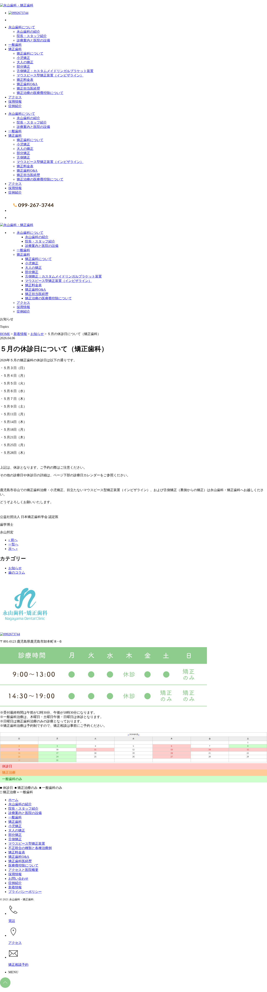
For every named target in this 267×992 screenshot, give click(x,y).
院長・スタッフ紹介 (32, 36)
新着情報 (15, 887)
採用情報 (15, 101)
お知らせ (15, 568)
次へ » (13, 548)
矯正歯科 (15, 49)
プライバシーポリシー (25, 891)
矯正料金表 (25, 79)
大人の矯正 (25, 62)
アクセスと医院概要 (23, 870)
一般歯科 (15, 44)
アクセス (15, 97)
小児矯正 (23, 58)
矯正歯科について (30, 53)
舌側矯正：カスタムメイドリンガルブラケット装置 (55, 71)
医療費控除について (23, 865)
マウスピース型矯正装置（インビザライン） (50, 75)
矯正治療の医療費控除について (40, 93)
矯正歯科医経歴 (20, 861)
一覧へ (13, 544)
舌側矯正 (23, 157)
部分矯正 (23, 66)
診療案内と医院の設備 (33, 40)
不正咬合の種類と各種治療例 (30, 848)
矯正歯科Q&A (27, 84)
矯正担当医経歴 (28, 88)
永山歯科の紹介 (28, 31)
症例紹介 (15, 106)
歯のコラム (16, 572)
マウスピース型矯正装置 (26, 843)
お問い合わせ (18, 878)
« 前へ (13, 540)
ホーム (13, 800)
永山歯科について (21, 27)
